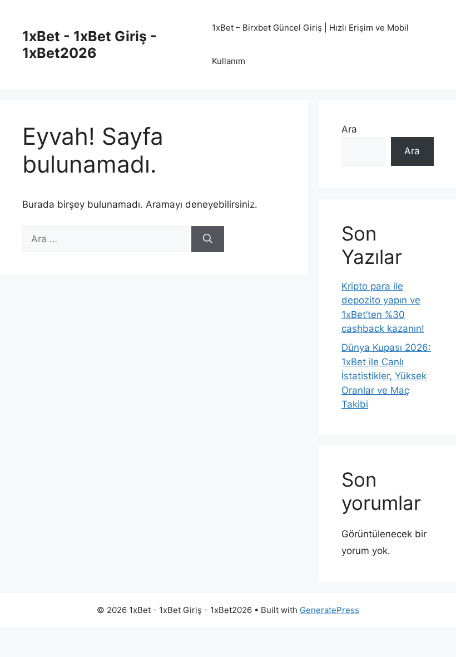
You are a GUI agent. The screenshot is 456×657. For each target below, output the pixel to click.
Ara (349, 129)
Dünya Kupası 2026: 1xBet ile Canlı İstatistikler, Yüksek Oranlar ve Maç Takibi (386, 376)
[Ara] (207, 239)
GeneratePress (329, 610)
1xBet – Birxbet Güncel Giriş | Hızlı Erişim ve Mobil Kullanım (310, 44)
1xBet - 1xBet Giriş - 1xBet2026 (89, 44)
